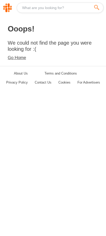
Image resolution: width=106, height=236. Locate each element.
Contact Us (43, 82)
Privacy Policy (17, 82)
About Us (21, 73)
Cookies (64, 82)
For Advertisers (88, 82)
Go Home (17, 57)
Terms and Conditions (61, 73)
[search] (96, 7)
